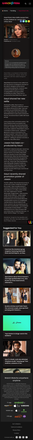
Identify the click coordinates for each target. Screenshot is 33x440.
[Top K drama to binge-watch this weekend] (16, 323)
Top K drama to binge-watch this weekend (16, 334)
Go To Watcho (16, 424)
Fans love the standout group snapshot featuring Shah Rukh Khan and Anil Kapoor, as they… (15, 251)
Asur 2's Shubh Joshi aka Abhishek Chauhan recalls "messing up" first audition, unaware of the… (16, 361)
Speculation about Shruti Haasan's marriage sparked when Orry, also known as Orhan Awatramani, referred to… (17, 279)
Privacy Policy (16, 430)
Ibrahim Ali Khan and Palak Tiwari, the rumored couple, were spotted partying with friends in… (16, 308)
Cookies (16, 433)
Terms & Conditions (16, 427)
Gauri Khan (7, 83)
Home (6, 11)
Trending (13, 11)
